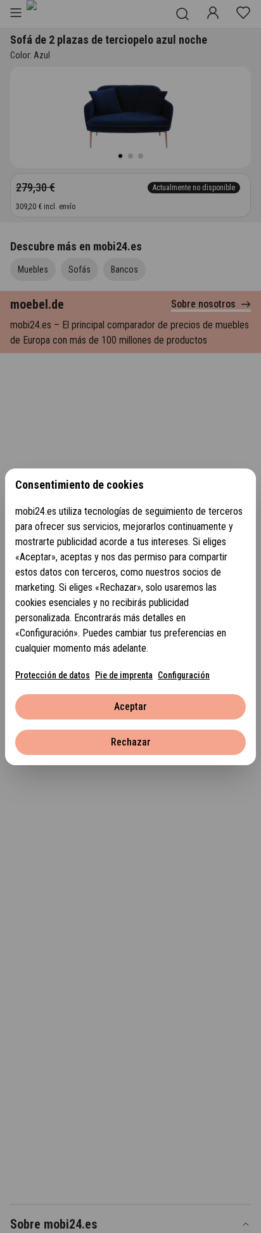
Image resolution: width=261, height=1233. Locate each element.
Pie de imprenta (124, 675)
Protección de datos (52, 675)
